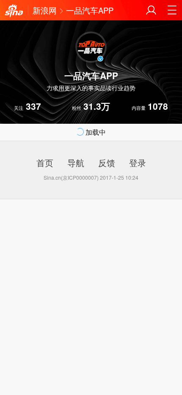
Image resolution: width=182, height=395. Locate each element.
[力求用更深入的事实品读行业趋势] (14, 11)
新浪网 (45, 10)
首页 (44, 162)
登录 (137, 162)
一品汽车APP (89, 10)
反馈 (106, 162)
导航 (75, 162)
